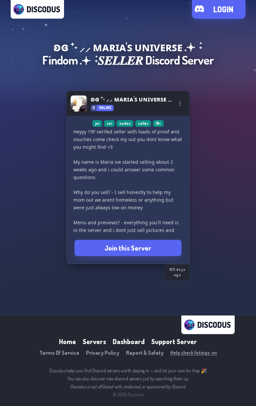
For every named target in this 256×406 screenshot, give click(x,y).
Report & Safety (145, 352)
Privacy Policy (102, 352)
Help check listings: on (193, 352)
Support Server (174, 341)
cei (109, 123)
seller (143, 123)
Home (67, 341)
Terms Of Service (59, 352)
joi (97, 123)
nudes (125, 123)
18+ (158, 123)
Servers (94, 341)
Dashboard (129, 341)
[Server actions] (180, 103)
